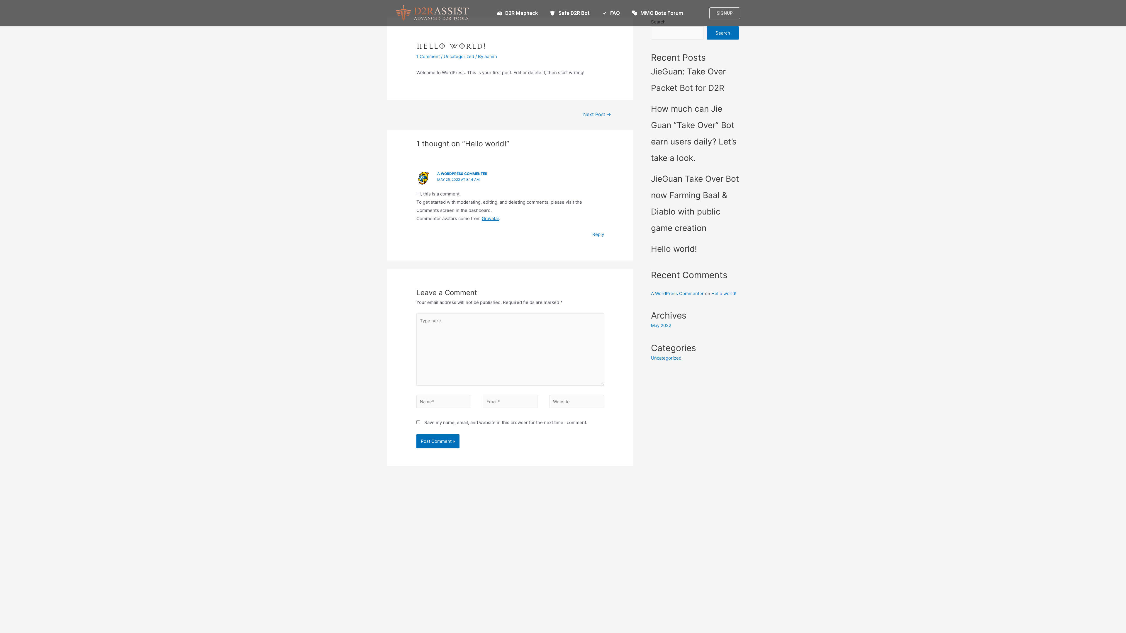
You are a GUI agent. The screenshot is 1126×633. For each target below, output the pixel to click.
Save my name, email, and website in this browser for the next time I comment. (505, 422)
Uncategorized (459, 56)
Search (722, 33)
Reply (598, 234)
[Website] (576, 402)
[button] (724, 13)
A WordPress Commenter (462, 173)
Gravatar (490, 218)
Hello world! (674, 249)
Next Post (597, 114)
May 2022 (661, 325)
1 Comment (428, 56)
